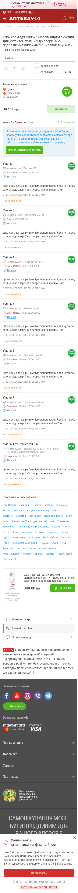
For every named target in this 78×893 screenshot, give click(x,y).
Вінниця (7, 510)
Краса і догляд (26, 26)
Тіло (42, 26)
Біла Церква (9, 505)
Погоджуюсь (74, 837)
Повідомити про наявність (24, 149)
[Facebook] (6, 696)
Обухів (64, 532)
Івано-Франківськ (53, 516)
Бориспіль (24, 505)
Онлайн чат (17, 706)
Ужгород (21, 548)
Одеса (6, 537)
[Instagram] (27, 696)
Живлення (56, 26)
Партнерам (11, 776)
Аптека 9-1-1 (24, 18)
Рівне (6, 543)
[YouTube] (17, 696)
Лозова (56, 526)
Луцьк (6, 532)
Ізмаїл (69, 516)
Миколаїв (26, 532)
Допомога (10, 754)
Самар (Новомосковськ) (25, 543)
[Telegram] (48, 696)
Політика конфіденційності (39, 887)
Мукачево (39, 532)
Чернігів (49, 553)
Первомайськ (50, 537)
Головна (7, 26)
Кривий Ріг (9, 526)
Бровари (48, 505)
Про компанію (13, 743)
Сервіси (8, 765)
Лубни (66, 526)
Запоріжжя (35, 516)
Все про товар (21, 619)
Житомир (21, 516)
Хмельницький (11, 553)
